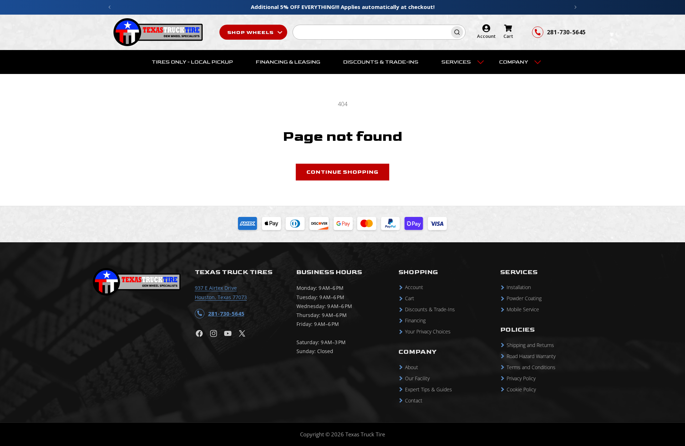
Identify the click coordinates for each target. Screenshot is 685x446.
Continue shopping (342, 172)
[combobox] (379, 32)
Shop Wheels (251, 32)
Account (414, 287)
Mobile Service (523, 309)
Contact (413, 400)
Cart (409, 298)
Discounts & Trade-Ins (430, 309)
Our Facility (417, 378)
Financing (415, 320)
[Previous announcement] (109, 7)
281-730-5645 (566, 32)
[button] (459, 62)
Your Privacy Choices (428, 331)
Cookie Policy (521, 389)
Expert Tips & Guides (428, 389)
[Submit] (458, 32)
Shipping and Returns (530, 345)
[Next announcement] (575, 7)
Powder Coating (524, 298)
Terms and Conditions (531, 367)
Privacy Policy (521, 378)
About (411, 367)
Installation (519, 287)
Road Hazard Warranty (531, 356)
